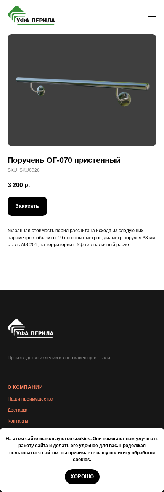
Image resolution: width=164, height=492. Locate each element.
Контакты (18, 421)
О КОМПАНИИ (25, 387)
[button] (27, 206)
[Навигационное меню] (152, 15)
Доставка (17, 410)
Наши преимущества (30, 399)
